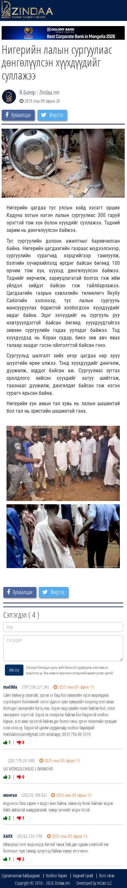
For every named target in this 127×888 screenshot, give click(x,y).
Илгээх (14, 670)
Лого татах (107, 875)
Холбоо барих (56, 875)
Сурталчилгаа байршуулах (21, 875)
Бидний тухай (83, 875)
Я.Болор (27, 92)
